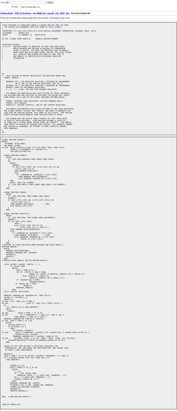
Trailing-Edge (6, 13)
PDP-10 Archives (23, 13)
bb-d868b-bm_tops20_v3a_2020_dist (51, 13)
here (57, 18)
